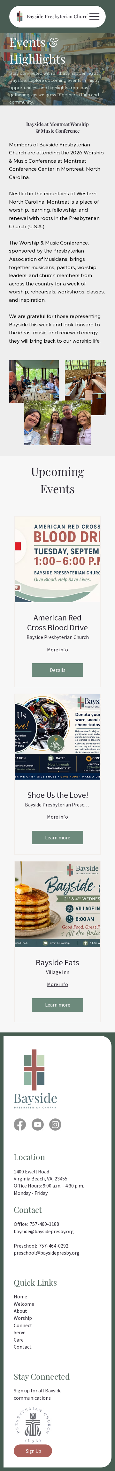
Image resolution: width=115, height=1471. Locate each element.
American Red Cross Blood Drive (57, 622)
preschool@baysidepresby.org (47, 1252)
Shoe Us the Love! (57, 795)
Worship (23, 1318)
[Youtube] (38, 1124)
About (20, 1311)
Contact (23, 1346)
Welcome (24, 1304)
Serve (20, 1332)
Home (20, 1296)
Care (19, 1339)
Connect (23, 1325)
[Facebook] (20, 1124)
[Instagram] (55, 1124)
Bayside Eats (57, 962)
